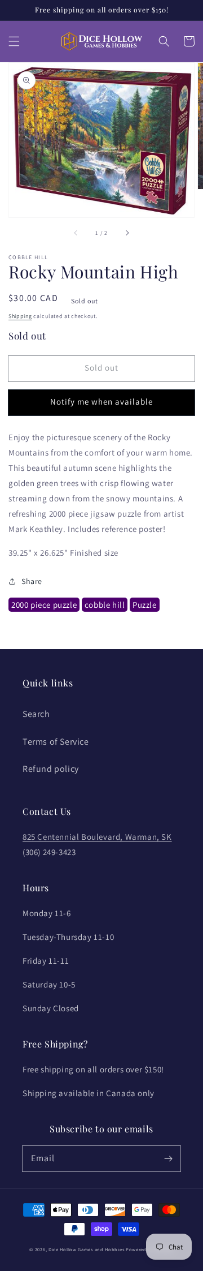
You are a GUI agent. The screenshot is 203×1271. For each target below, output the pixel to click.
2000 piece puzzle (44, 604)
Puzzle (145, 604)
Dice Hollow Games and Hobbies (86, 1249)
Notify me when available (101, 401)
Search (36, 714)
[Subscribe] (168, 1158)
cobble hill (105, 604)
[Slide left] (76, 233)
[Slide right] (126, 233)
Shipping (20, 316)
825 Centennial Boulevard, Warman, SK (97, 836)
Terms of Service (56, 742)
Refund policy (51, 769)
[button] (14, 41)
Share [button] (31, 581)
